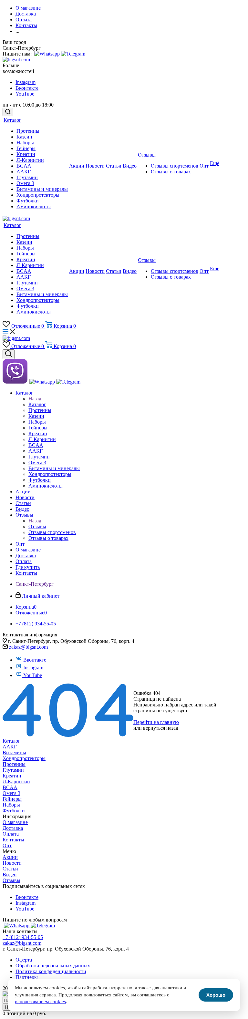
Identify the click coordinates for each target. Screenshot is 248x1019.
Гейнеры (12, 799)
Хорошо (215, 995)
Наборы (11, 805)
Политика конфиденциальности (51, 971)
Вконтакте (27, 88)
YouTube (25, 94)
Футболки (14, 810)
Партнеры (27, 977)
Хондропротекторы (24, 758)
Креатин (12, 775)
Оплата (11, 834)
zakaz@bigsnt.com (28, 647)
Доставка (13, 828)
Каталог (37, 404)
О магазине (15, 822)
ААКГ (10, 746)
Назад (34, 398)
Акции (10, 857)
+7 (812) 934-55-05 (23, 937)
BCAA (10, 787)
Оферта (24, 959)
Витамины (14, 752)
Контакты (13, 839)
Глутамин (13, 770)
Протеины (14, 764)
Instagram (26, 82)
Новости (12, 863)
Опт (7, 845)
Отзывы (37, 526)
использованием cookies (40, 1001)
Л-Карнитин (16, 781)
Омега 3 (11, 793)
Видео (9, 874)
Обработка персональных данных (53, 965)
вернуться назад (160, 728)
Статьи (10, 868)
